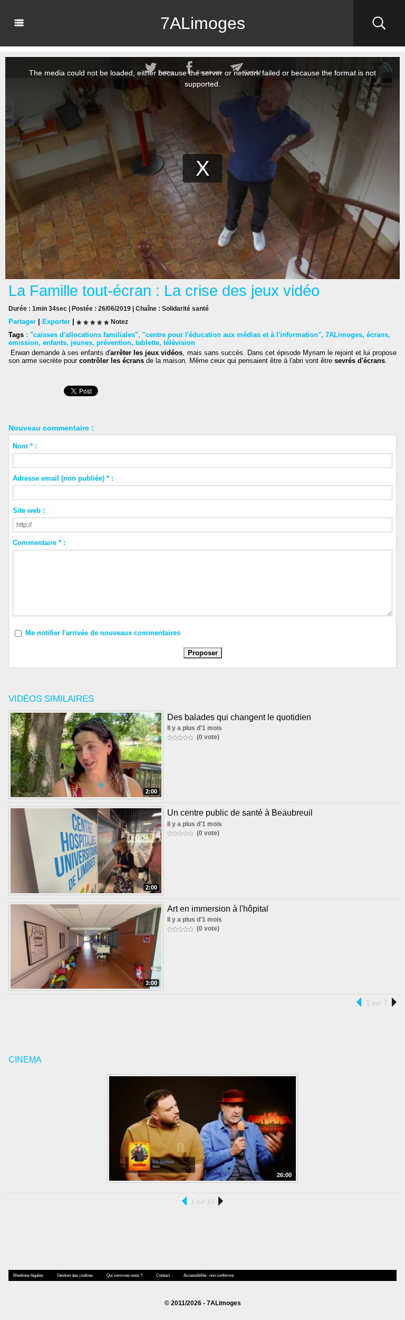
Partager (22, 322)
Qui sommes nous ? (124, 1275)
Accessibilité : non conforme (209, 1275)
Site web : (29, 510)
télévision (179, 343)
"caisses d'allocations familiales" (84, 335)
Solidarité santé (185, 308)
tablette (147, 343)
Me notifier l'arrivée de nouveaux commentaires (102, 633)
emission (23, 343)
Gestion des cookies (75, 1275)
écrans (377, 335)
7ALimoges (202, 23)
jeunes (81, 343)
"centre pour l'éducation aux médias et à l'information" (231, 335)
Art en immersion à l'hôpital (217, 908)
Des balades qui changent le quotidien (239, 717)
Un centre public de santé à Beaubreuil (240, 812)
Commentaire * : (39, 543)
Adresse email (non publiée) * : (63, 478)
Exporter (56, 322)
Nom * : (25, 446)
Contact (163, 1275)
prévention (114, 343)
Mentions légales (28, 1275)
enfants (54, 343)
